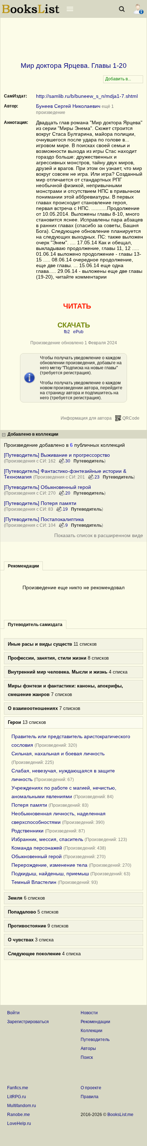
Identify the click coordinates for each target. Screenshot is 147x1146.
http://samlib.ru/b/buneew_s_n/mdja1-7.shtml (87, 96)
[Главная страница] (30, 12)
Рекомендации (95, 1021)
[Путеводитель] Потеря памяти (40, 503)
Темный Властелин (33, 882)
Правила (89, 1096)
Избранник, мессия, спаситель (47, 839)
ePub (78, 331)
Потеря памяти (29, 805)
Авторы (88, 1048)
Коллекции (91, 1030)
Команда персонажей (36, 848)
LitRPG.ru (16, 1096)
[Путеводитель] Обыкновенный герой (47, 487)
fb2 (67, 331)
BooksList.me (120, 1114)
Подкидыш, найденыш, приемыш (50, 873)
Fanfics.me (17, 1087)
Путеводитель (89, 461)
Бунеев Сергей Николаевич (68, 106)
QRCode (131, 418)
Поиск (87, 1057)
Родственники (27, 831)
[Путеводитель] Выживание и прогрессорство (57, 455)
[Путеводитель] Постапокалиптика (44, 519)
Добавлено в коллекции (32, 434)
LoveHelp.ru (19, 1123)
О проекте (91, 1087)
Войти (13, 1012)
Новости (89, 1012)
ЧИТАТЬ (77, 306)
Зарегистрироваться (28, 1021)
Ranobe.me (18, 1114)
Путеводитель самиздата (35, 624)
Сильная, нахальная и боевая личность (58, 753)
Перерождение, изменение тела (49, 865)
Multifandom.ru (21, 1105)
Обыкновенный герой (36, 856)
